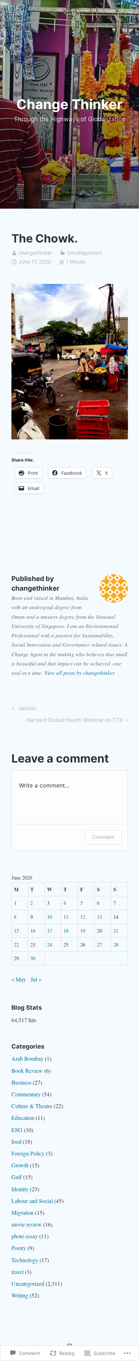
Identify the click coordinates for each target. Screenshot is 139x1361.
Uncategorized (84, 253)
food (16, 1141)
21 (115, 930)
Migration (22, 1212)
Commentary (26, 1094)
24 (49, 944)
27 (99, 944)
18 (65, 930)
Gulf (16, 1177)
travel (17, 1271)
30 (32, 958)
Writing (19, 1295)
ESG (16, 1129)
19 (82, 930)
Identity (20, 1189)
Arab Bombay (27, 1058)
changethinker (35, 253)
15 (16, 930)
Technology (24, 1260)
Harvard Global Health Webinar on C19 (74, 721)
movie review (26, 1224)
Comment (103, 837)
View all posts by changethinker (79, 672)
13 (99, 916)
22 (16, 944)
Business (21, 1082)
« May (18, 979)
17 (49, 930)
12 (82, 916)
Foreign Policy (28, 1153)
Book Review (27, 1070)
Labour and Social (32, 1200)
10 (49, 916)
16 (32, 930)
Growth (20, 1165)
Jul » (36, 979)
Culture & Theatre (31, 1106)
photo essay (24, 1236)
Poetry (18, 1248)
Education (22, 1117)
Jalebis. (23, 709)
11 (65, 916)
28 (115, 944)
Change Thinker (69, 104)
